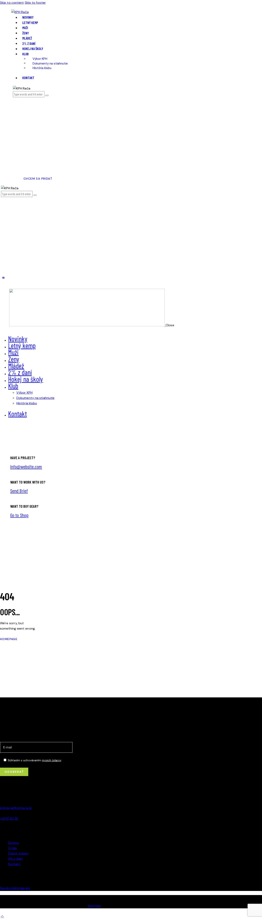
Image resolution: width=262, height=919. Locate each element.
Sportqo (94, 906)
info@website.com (26, 466)
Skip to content (12, 2)
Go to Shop (19, 515)
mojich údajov (51, 760)
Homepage (8, 639)
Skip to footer (35, 2)
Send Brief (19, 491)
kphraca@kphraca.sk (16, 808)
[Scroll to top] (2, 916)
